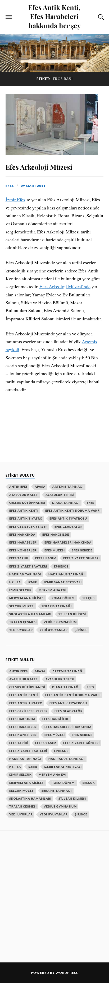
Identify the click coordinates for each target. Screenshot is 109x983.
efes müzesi (54, 550)
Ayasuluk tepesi (60, 494)
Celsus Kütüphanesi (27, 502)
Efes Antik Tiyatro (26, 518)
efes (10, 186)
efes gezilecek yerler (28, 526)
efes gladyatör (68, 526)
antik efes (18, 486)
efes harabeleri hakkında (68, 542)
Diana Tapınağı (66, 502)
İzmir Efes (15, 199)
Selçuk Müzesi (22, 606)
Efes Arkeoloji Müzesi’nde (64, 286)
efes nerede (82, 550)
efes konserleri (23, 550)
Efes (90, 502)
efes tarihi (18, 558)
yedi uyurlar (21, 630)
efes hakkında (22, 534)
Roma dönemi (64, 598)
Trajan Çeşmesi (23, 622)
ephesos (61, 566)
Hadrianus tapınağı (66, 574)
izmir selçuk (20, 590)
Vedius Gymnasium (60, 622)
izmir (32, 582)
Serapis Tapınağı (57, 606)
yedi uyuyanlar (54, 630)
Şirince (81, 630)
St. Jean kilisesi (72, 614)
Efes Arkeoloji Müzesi (39, 166)
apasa (40, 486)
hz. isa (15, 582)
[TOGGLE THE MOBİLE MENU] (9, 17)
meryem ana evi (52, 590)
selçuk (89, 598)
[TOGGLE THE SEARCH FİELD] (100, 17)
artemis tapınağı (68, 486)
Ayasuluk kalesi (24, 494)
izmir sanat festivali (63, 582)
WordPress (67, 973)
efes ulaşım (45, 558)
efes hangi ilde (55, 534)
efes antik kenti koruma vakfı (73, 510)
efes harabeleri (23, 542)
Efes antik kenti (23, 510)
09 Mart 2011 (33, 186)
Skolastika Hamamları (30, 614)
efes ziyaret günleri (81, 558)
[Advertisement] (54, 895)
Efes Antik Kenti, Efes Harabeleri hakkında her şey (54, 16)
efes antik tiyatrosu (68, 518)
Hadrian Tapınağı (25, 574)
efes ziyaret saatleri (28, 566)
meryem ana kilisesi (27, 598)
